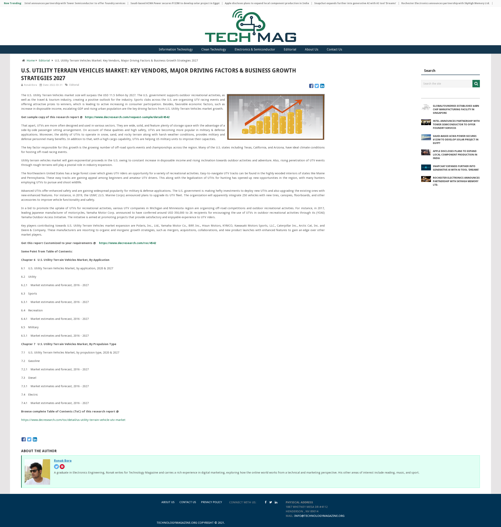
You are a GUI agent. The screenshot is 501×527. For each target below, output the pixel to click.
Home (31, 60)
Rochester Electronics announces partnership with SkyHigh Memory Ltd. (434, 3)
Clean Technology (213, 49)
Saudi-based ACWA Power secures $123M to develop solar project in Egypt (163, 3)
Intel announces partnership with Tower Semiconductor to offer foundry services (63, 3)
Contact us (187, 502)
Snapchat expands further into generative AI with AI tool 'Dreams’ (344, 3)
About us (168, 502)
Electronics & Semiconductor (255, 49)
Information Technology (176, 49)
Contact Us (334, 49)
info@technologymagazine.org (319, 516)
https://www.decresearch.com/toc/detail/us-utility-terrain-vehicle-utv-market (73, 420)
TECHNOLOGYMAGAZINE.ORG (177, 522)
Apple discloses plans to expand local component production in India (256, 3)
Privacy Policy (211, 502)
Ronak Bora (30, 84)
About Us (311, 49)
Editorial (290, 49)
